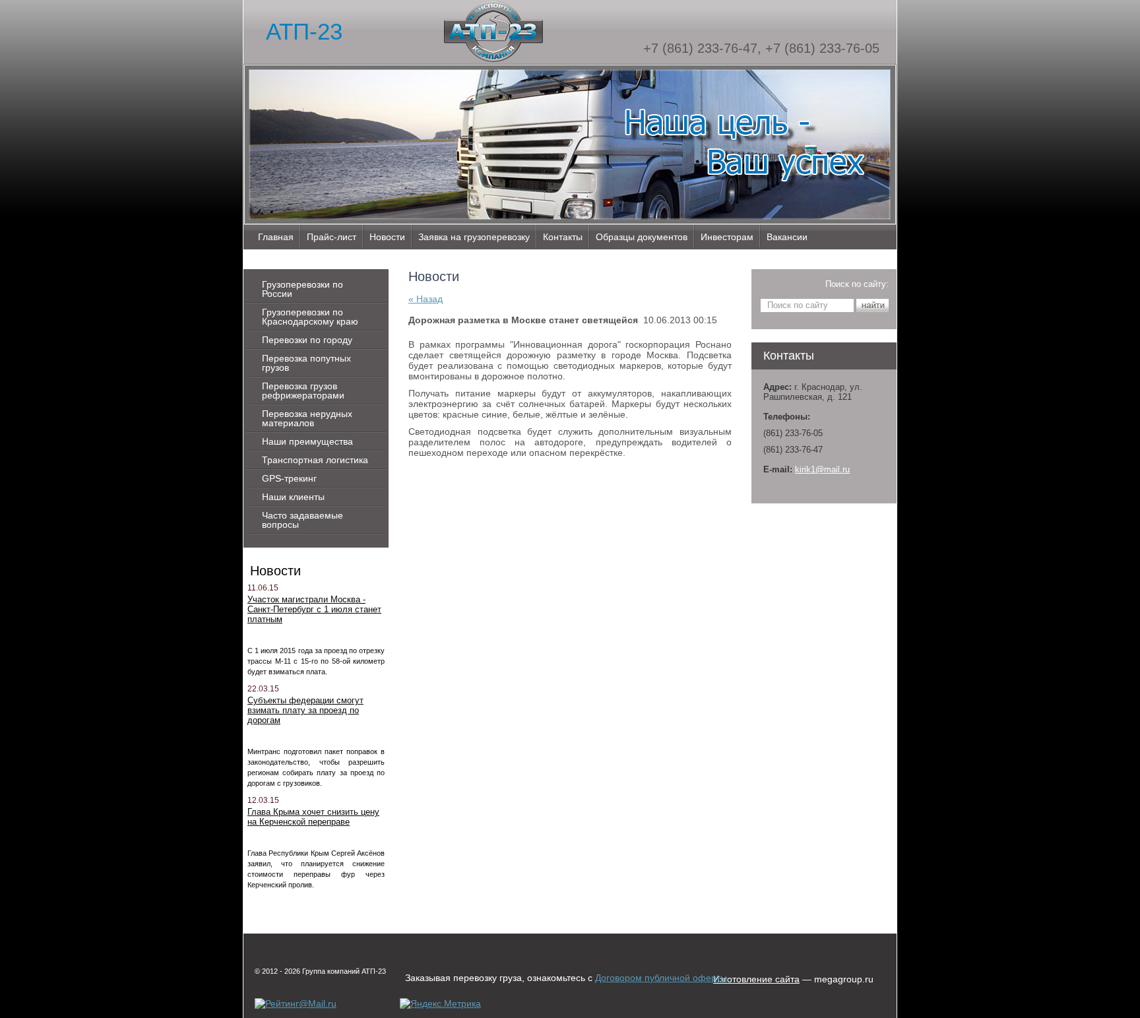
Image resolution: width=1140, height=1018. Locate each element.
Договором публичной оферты (661, 977)
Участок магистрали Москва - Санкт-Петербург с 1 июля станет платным (314, 609)
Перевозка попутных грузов (306, 363)
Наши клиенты (293, 497)
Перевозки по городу (307, 339)
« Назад (425, 299)
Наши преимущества (307, 441)
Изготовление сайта (756, 979)
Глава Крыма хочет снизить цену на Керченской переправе (313, 817)
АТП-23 (304, 31)
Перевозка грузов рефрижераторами (303, 390)
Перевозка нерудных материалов (307, 418)
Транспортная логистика (315, 460)
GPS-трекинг (289, 478)
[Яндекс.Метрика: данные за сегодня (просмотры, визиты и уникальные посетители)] (440, 1003)
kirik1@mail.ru (822, 469)
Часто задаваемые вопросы (302, 520)
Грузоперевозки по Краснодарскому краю (310, 317)
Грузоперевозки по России (302, 289)
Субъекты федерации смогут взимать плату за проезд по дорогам (305, 710)
